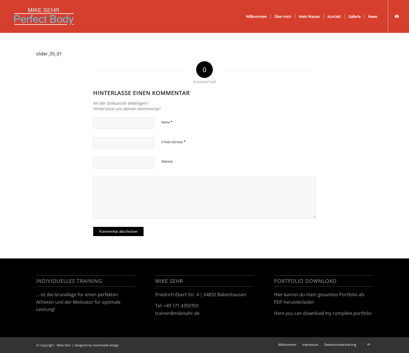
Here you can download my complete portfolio (323, 313)
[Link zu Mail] (397, 16)
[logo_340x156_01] (44, 16)
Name (167, 121)
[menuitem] (256, 16)
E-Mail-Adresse (173, 141)
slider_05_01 (49, 54)
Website (167, 161)
